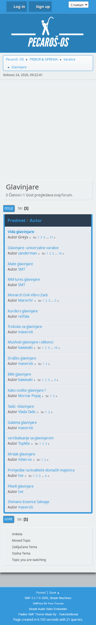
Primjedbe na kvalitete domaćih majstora (41, 470)
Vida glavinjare (21, 231)
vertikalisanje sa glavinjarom (31, 438)
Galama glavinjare (22, 422)
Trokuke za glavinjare (25, 326)
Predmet (16, 220)
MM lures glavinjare (24, 279)
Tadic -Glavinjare (21, 406)
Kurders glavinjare (23, 311)
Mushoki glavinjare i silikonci (30, 342)
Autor (36, 220)
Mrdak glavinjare (21, 454)
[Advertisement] (48, 131)
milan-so (25, 459)
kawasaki (25, 347)
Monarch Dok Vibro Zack (28, 295)
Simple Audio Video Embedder (48, 609)
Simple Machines (60, 598)
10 (60, 253)
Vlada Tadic (27, 411)
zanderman (27, 253)
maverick (25, 332)
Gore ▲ (54, 592)
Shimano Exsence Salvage (28, 501)
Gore (9, 519)
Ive (20, 475)
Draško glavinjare (22, 358)
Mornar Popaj (29, 395)
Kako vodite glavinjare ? (27, 390)
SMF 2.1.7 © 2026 (36, 598)
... (47, 237)
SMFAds (38, 603)
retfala (23, 316)
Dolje (9, 208)
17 (51, 237)
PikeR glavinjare (21, 486)
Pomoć (41, 592)
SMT (21, 269)
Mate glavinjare (20, 263)
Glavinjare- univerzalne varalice (33, 247)
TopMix (24, 443)
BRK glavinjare (19, 374)
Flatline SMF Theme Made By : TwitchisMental (48, 614)
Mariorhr (25, 300)
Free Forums (55, 603)
